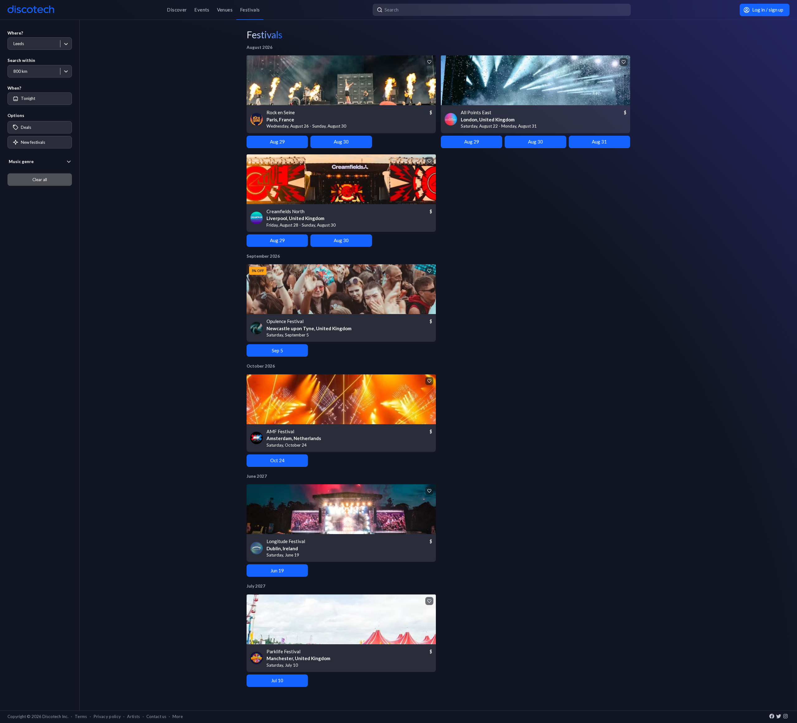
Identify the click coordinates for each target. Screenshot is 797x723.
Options (15, 115)
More (177, 716)
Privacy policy (107, 716)
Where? (15, 33)
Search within (21, 60)
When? (14, 88)
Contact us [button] (156, 716)
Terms (81, 716)
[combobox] (13, 43)
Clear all (39, 179)
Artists (133, 716)
